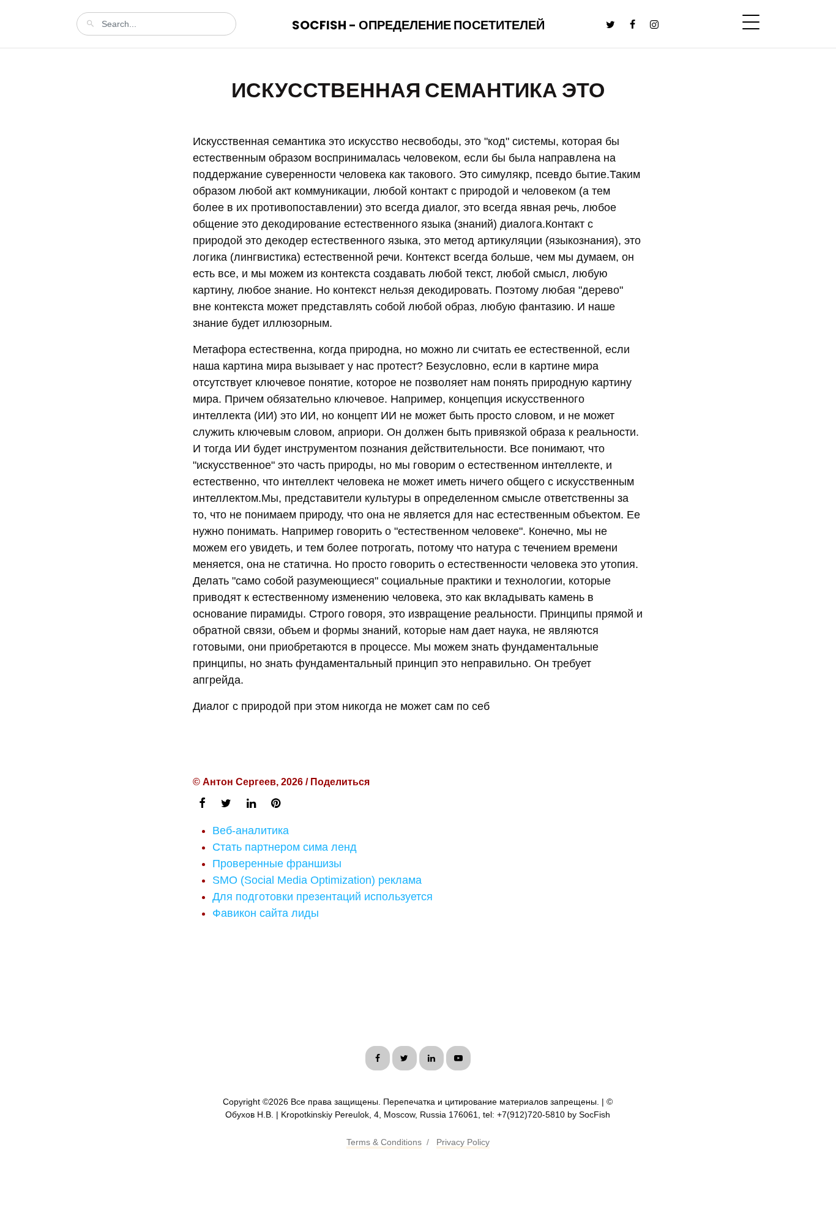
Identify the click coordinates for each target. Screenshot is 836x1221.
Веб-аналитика (250, 830)
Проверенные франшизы (276, 863)
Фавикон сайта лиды (265, 913)
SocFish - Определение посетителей (418, 25)
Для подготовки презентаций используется (322, 897)
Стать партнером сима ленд (284, 847)
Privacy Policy (463, 1142)
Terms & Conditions (384, 1142)
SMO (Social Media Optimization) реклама (317, 880)
